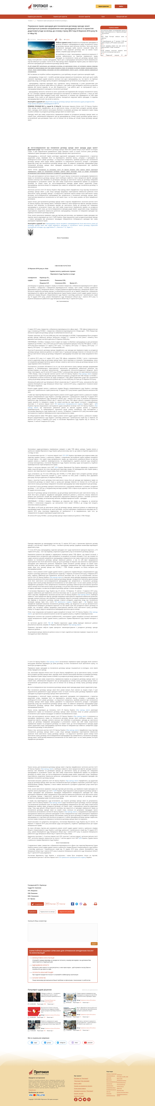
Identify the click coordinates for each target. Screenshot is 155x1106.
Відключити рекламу (90, 39)
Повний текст (32, 1090)
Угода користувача (80, 1088)
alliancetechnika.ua (110, 1075)
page (35, 1042)
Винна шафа (119, 1078)
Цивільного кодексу (65, 602)
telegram (62, 1042)
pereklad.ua (119, 1074)
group (49, 1042)
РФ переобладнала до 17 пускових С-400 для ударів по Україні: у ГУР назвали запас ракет (114, 42)
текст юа (108, 1091)
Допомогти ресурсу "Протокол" (83, 1091)
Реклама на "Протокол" (81, 1078)
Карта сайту (77, 1083)
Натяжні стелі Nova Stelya (122, 1092)
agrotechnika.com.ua (110, 1087)
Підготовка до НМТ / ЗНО (122, 1076)
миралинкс (108, 1077)
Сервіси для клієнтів (35, 16)
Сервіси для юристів (60, 16)
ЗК (49, 625)
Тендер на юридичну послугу (83, 1086)
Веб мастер (108, 1079)
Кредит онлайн (78, 1093)
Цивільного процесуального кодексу (70, 404)
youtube (90, 1042)
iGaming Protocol (79, 1096)
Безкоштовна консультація (43, 958)
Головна (30, 20)
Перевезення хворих (121, 1080)
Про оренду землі (85, 374)
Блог (103, 16)
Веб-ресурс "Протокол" (47, 39)
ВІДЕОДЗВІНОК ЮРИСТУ (40, 965)
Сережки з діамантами (111, 1073)
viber (76, 1042)
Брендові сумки (120, 1090)
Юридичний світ (121, 16)
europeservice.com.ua (111, 1089)
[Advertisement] (62, 134)
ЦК (85, 602)
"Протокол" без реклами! (81, 1081)
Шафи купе (119, 1088)
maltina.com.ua (120, 1086)
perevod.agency (109, 1085)
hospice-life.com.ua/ (121, 1082)
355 (56, 404)
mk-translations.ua (121, 1084)
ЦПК (96, 404)
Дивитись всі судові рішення (90, 989)
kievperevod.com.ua (110, 1095)
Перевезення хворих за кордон (122, 1095)
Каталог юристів (84, 16)
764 (56, 602)
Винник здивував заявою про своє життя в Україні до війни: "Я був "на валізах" (114, 47)
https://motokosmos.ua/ (111, 1081)
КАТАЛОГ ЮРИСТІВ (38, 978)
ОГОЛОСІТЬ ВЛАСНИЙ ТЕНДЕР (42, 972)
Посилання (108, 1093)
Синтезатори (109, 1083)
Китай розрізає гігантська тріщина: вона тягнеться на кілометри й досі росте (114, 52)
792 (49, 623)
